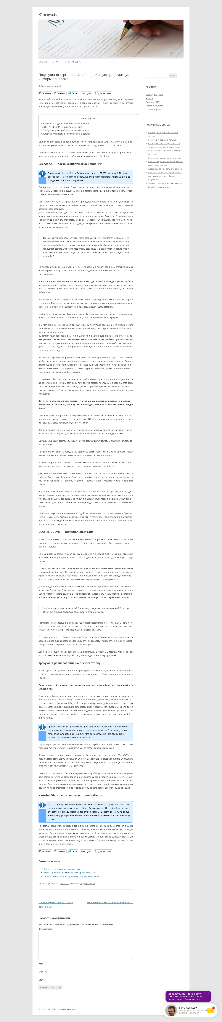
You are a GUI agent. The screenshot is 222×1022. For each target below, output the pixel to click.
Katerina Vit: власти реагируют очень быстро (66, 133)
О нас (55, 62)
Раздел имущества (154, 105)
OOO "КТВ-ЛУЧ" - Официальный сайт (62, 126)
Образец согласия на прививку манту (63, 869)
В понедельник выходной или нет (164, 143)
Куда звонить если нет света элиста (164, 158)
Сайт (41, 979)
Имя (42, 963)
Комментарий (46, 928)
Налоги (149, 98)
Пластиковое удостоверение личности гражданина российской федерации (165, 176)
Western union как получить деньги (165, 168)
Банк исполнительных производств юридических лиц (72, 876)
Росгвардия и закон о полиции (162, 139)
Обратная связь (73, 62)
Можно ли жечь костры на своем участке (110, 902)
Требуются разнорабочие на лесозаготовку (66, 130)
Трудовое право (87, 883)
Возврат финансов (154, 94)
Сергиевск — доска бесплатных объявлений (66, 123)
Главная (43, 62)
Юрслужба (48, 14)
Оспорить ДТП (152, 102)
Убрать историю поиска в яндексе (164, 147)
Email (42, 971)
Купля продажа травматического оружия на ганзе (70, 872)
